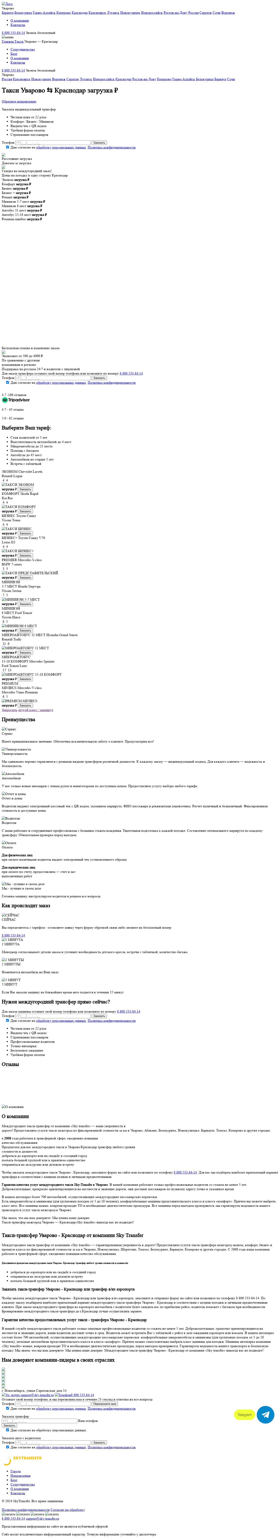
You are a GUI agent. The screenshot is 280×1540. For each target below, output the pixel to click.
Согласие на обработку (68, 1510)
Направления (20, 1476)
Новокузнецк (130, 12)
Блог (14, 54)
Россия (193, 12)
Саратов (206, 12)
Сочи (216, 12)
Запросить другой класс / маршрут (27, 710)
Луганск (113, 12)
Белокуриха (23, 12)
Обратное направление (19, 101)
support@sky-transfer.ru (37, 1395)
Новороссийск (152, 12)
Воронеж (228, 12)
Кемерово (63, 12)
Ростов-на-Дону (175, 12)
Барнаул (8, 12)
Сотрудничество (22, 49)
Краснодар (80, 12)
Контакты (17, 25)
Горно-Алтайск (44, 12)
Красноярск (97, 12)
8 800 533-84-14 (13, 33)
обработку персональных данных (61, 147)
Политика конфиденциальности (112, 147)
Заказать (25, 489)
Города (15, 1471)
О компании (19, 20)
